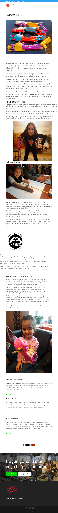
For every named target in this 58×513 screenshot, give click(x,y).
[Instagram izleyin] (30, 445)
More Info (9, 394)
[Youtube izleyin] (33, 445)
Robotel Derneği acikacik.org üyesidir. (14, 498)
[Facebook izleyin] (24, 445)
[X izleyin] (27, 445)
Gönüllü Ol (11, 474)
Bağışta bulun (24, 474)
